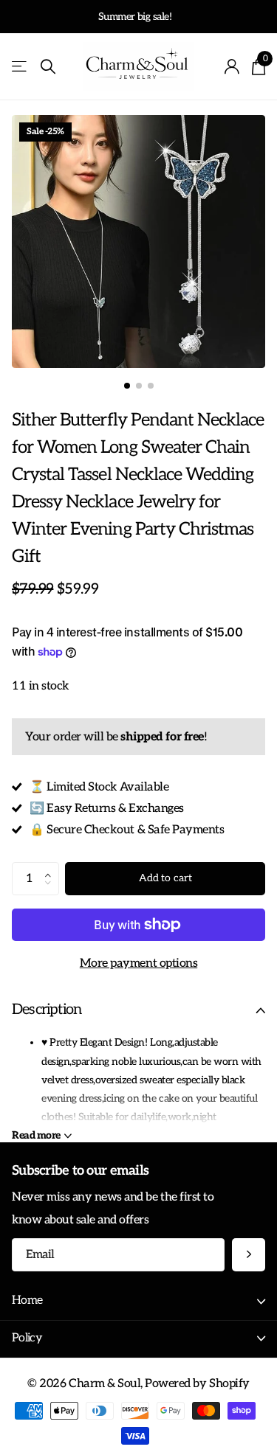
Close (138, 1301)
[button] (51, 866)
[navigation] (127, 386)
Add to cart (165, 878)
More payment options (138, 963)
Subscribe (248, 1254)
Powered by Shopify (197, 1383)
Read (36, 1135)
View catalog (20, 66)
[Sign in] (232, 66)
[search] (48, 66)
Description (46, 1009)
